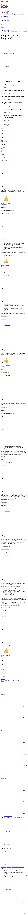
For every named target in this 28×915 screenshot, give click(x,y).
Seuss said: (6, 444)
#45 (4, 401)
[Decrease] (4, 147)
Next (2, 140)
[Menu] (1, 4)
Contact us (6, 847)
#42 (4, 239)
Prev (2, 128)
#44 (4, 350)
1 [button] (6, 93)
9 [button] (6, 87)
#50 (4, 642)
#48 (4, 536)
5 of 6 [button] (6, 141)
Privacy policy (7, 849)
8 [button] (6, 99)
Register (2, 27)
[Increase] (3, 147)
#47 (4, 491)
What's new (6, 12)
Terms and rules (7, 848)
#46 (4, 442)
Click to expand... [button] (8, 250)
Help (5, 851)
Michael (12, 53)
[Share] (15, 173)
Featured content (7, 14)
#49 (4, 580)
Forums (5, 9)
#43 (4, 301)
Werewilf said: (7, 241)
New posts (6, 11)
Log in (2, 24)
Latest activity (20, 14)
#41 (4, 186)
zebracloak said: (7, 304)
